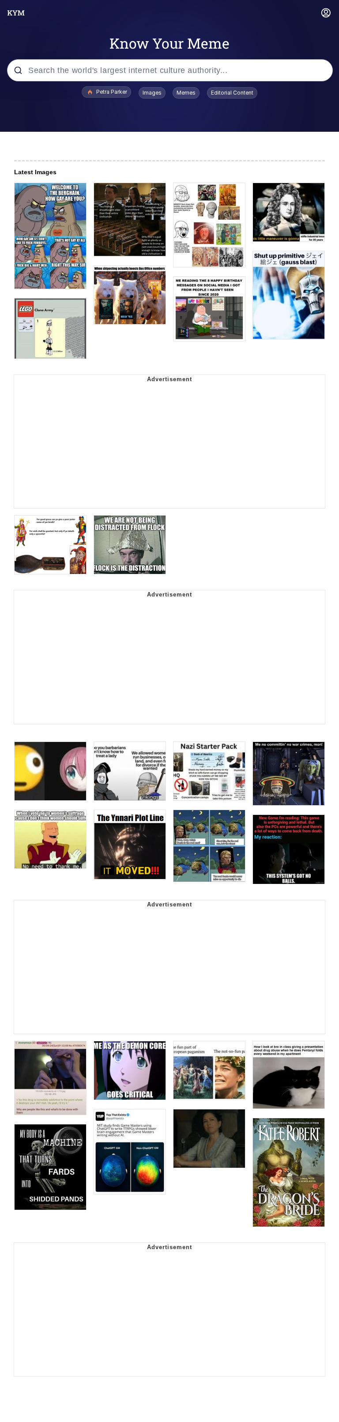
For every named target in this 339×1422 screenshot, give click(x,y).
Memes (186, 92)
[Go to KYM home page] (16, 12)
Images (152, 92)
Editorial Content (232, 92)
